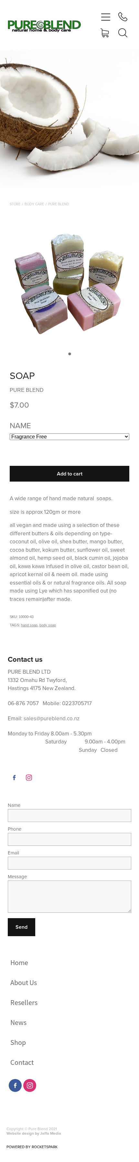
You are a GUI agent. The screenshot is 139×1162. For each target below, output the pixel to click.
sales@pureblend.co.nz (52, 718)
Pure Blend (58, 204)
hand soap (29, 625)
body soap (47, 625)
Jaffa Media (50, 1133)
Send (21, 927)
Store (15, 204)
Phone (14, 828)
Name (14, 805)
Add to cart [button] (69, 473)
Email (13, 852)
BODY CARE (34, 204)
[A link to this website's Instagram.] (28, 777)
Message (17, 876)
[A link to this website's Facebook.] (14, 777)
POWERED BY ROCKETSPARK (32, 1146)
